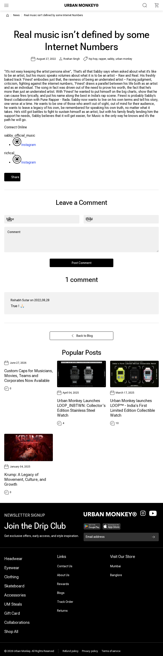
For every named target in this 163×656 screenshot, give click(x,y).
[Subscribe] (153, 537)
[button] (157, 5)
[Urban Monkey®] (81, 5)
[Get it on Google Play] (92, 526)
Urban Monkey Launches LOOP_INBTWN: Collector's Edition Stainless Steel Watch (81, 408)
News (16, 15)
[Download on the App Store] (112, 526)
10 (117, 423)
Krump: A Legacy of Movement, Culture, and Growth (25, 479)
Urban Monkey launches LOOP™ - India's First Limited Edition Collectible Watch (132, 408)
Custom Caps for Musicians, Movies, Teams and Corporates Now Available (28, 375)
